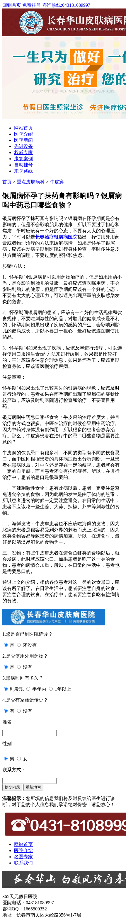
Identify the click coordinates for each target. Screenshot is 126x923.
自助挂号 (23, 164)
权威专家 (23, 152)
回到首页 (11, 5)
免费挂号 (31, 5)
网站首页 (23, 127)
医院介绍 (23, 134)
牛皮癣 (57, 181)
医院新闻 (23, 140)
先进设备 (23, 146)
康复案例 (23, 158)
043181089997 (66, 5)
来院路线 (23, 170)
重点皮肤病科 (31, 181)
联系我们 (23, 862)
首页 (7, 181)
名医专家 (23, 856)
